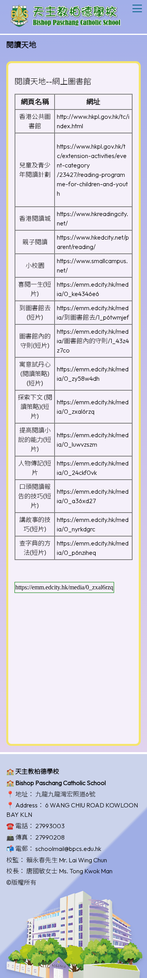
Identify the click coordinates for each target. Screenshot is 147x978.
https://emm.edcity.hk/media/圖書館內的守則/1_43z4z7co (93, 340)
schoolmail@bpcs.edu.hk (68, 849)
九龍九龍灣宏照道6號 (65, 794)
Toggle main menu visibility (137, 8)
